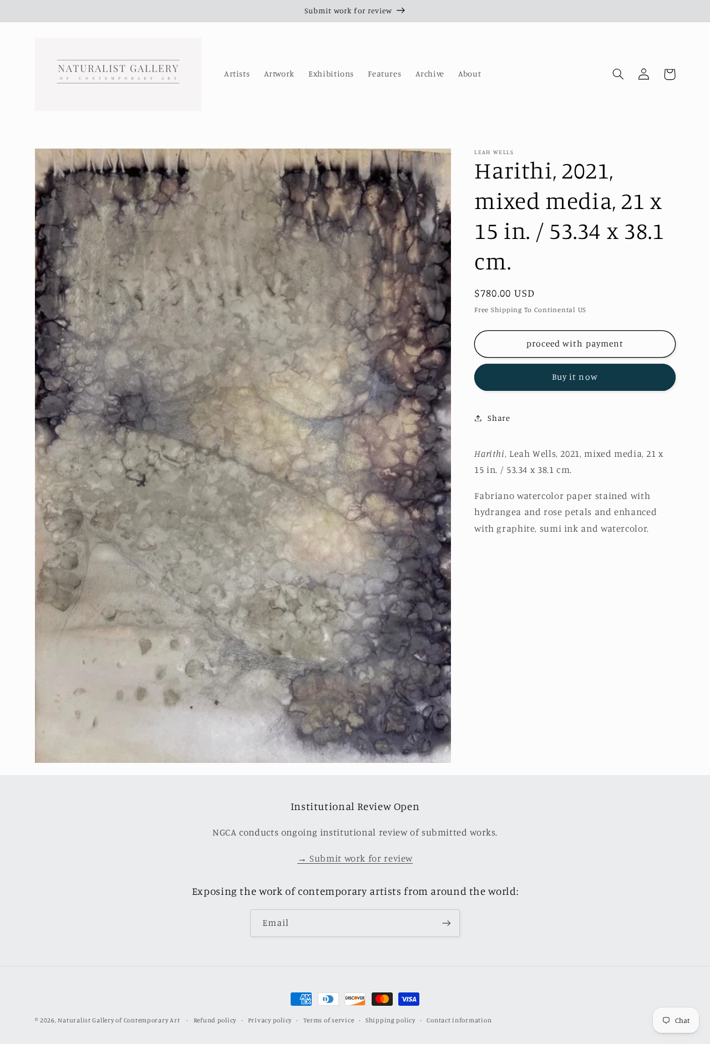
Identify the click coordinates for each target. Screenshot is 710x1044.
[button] (618, 74)
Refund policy (215, 1020)
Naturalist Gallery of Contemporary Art (119, 1020)
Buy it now (575, 376)
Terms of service (328, 1020)
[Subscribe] (446, 922)
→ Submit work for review (355, 858)
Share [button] (499, 417)
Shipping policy (390, 1020)
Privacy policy (270, 1020)
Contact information (459, 1020)
